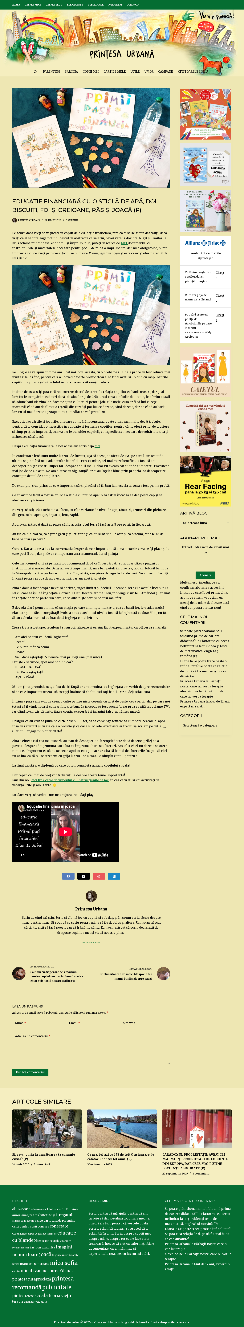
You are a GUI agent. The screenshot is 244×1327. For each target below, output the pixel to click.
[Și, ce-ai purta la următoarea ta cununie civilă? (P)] (47, 1129)
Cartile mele (115, 71)
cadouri (16, 1221)
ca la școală (27, 1220)
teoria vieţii (60, 1295)
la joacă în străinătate (65, 1255)
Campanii (165, 71)
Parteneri (115, 4)
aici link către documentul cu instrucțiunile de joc (70, 780)
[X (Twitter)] (83, 876)
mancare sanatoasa (34, 1264)
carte (39, 1220)
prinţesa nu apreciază (31, 1279)
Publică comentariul (30, 1072)
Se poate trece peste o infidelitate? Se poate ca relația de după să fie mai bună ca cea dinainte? (198, 1234)
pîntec (18, 1295)
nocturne (51, 1271)
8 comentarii (200, 1173)
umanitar (29, 1301)
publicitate (56, 1287)
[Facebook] (68, 876)
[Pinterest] (99, 876)
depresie (52, 1233)
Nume (20, 1023)
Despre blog (54, 4)
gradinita (48, 1247)
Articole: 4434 (91, 942)
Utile (135, 71)
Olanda (67, 1270)
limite (15, 1264)
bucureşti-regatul (56, 1215)
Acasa (16, 4)
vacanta (41, 1302)
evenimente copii (20, 1248)
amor (16, 1215)
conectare (59, 1226)
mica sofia (64, 1262)
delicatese (41, 1233)
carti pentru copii (24, 1226)
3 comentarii (42, 1164)
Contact (133, 4)
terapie (17, 1302)
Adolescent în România (63, 1209)
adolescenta (38, 1209)
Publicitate (96, 4)
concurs (43, 1226)
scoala (41, 1295)
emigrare (65, 1241)
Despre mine (33, 4)
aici (97, 446)
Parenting (51, 71)
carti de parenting (63, 1220)
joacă (45, 1254)
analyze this (30, 1215)
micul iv (16, 1271)
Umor (148, 71)
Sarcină (71, 71)
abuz (16, 1209)
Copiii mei (91, 71)
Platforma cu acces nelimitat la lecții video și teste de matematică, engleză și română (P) (197, 1219)
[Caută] (35, 71)
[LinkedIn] (114, 876)
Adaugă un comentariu (32, 1036)
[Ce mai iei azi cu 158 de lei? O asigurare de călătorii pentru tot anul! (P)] (122, 1129)
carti (47, 1221)
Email (74, 1023)
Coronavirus (19, 1233)
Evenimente (75, 4)
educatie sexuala (48, 1241)
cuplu (30, 1233)
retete (29, 1296)
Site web (129, 1023)
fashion (35, 1247)
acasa (25, 1209)
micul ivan (31, 1270)
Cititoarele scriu (193, 71)
